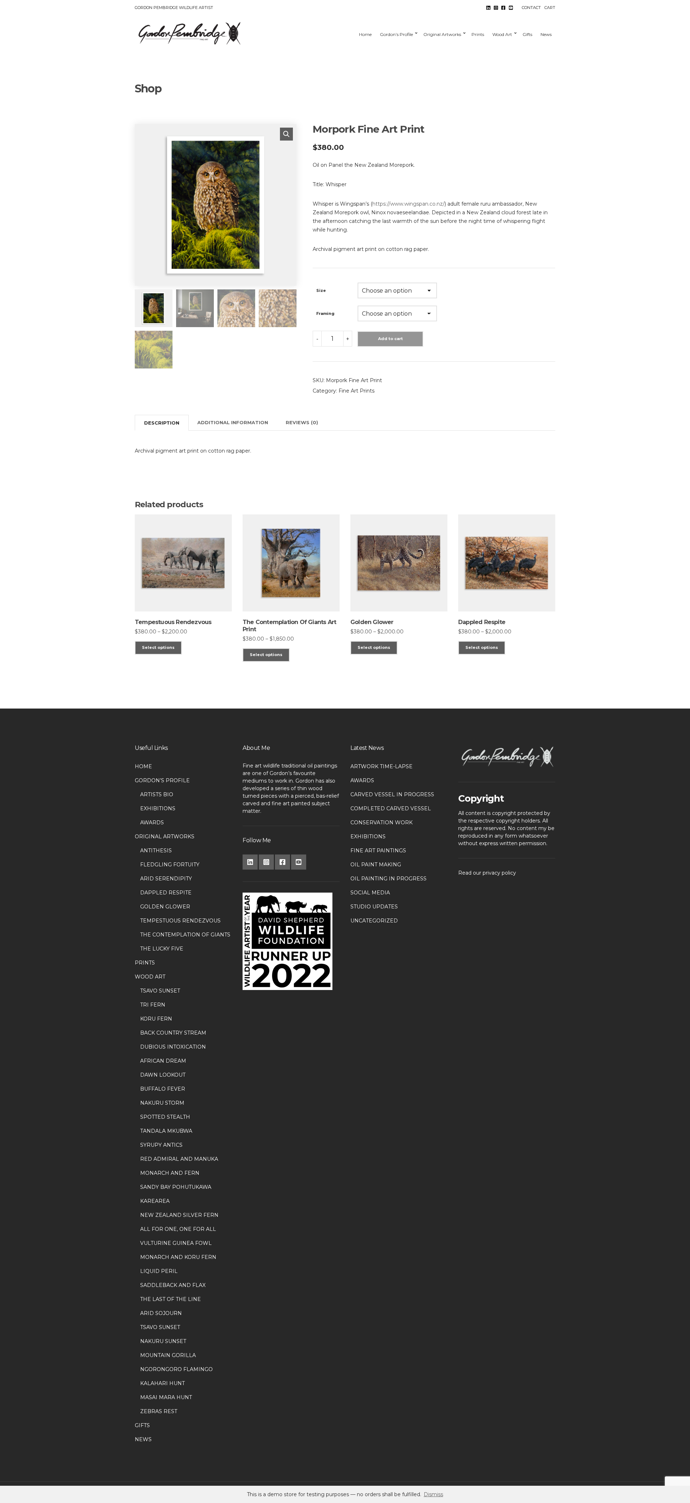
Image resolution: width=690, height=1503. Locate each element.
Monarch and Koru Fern (178, 1257)
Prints (478, 34)
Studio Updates (374, 906)
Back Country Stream (173, 1033)
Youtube (511, 7)
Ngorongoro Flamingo (176, 1369)
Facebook (503, 7)
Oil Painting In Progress (388, 878)
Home (365, 34)
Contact (531, 7)
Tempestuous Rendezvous (180, 920)
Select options (158, 647)
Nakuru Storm (162, 1103)
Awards (152, 822)
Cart (549, 7)
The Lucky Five (161, 948)
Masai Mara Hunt (166, 1397)
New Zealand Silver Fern (179, 1215)
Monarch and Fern (169, 1173)
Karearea (155, 1201)
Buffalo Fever (162, 1089)
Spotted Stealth (165, 1117)
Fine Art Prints (356, 391)
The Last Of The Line (170, 1299)
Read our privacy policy (487, 873)
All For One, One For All (178, 1229)
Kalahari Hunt (162, 1383)
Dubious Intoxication (173, 1047)
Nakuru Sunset (163, 1341)
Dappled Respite (166, 892)
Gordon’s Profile (396, 34)
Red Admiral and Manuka (179, 1159)
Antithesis (156, 850)
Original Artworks (442, 34)
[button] (286, 134)
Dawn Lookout (162, 1075)
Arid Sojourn (161, 1313)
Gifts (527, 34)
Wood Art (502, 34)
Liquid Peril (159, 1271)
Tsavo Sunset (160, 991)
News (546, 34)
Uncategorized (374, 920)
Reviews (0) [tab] (302, 422)
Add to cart (390, 338)
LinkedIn (488, 7)
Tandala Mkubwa (166, 1131)
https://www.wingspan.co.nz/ (408, 204)
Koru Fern (156, 1019)
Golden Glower (165, 906)
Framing (325, 313)
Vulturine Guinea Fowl (176, 1243)
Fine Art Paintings (378, 850)
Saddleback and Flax (173, 1285)
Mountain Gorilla (168, 1355)
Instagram (495, 7)
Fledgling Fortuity (169, 864)
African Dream (163, 1061)
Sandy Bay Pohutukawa (175, 1187)
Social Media (370, 892)
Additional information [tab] (232, 422)
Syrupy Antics (161, 1145)
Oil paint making (375, 864)
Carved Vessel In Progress (392, 794)
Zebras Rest (158, 1411)
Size (321, 290)
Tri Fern (152, 1005)
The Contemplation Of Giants (185, 934)
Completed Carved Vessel (390, 808)
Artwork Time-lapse (381, 766)
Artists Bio (156, 794)
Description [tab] (161, 423)
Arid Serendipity (166, 878)
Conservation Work (381, 822)
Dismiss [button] (433, 1494)
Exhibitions (157, 808)
